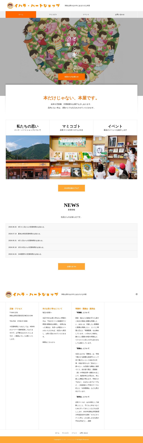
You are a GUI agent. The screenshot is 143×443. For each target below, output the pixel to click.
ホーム (21, 14)
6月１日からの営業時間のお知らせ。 (31, 240)
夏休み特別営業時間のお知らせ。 (30, 234)
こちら (49, 342)
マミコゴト (53, 14)
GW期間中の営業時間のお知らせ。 (30, 254)
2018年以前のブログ (71, 188)
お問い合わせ (119, 14)
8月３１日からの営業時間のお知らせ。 (32, 227)
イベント (86, 14)
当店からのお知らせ (71, 77)
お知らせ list (71, 266)
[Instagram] (136, 294)
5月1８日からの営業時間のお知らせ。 (31, 247)
